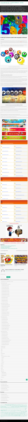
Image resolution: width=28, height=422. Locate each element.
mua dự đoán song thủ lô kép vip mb (6, 304)
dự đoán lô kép (3, 406)
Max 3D (2, 359)
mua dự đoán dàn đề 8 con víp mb (5, 294)
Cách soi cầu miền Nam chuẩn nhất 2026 (7, 264)
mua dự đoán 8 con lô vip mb (5, 307)
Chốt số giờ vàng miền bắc (10, 404)
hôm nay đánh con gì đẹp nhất (16, 410)
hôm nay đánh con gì (9, 410)
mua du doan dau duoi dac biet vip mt (6, 325)
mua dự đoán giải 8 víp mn (4, 335)
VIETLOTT (24, 9)
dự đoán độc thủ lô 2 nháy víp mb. (5, 147)
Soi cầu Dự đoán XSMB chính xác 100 (11, 414)
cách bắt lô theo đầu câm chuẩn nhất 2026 (6, 246)
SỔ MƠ (11, 11)
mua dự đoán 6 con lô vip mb (5, 309)
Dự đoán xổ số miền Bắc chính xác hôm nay (13, 407)
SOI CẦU (5, 11)
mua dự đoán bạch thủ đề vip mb (5, 288)
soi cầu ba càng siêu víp (5, 412)
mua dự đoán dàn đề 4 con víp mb (5, 291)
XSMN (14, 9)
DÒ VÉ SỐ (8, 11)
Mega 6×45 (3, 357)
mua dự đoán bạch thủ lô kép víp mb (6, 306)
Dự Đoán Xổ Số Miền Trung (9, 405)
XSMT (17, 9)
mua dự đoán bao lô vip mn (5, 332)
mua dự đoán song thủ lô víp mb (4, 385)
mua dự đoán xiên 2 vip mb (5, 297)
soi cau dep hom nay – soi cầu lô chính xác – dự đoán (12, 2)
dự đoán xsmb (13, 406)
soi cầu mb (6, 415)
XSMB (12, 9)
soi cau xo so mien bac (18, 411)
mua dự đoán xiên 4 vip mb (5, 300)
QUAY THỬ (14, 11)
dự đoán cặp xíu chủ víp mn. (5, 191)
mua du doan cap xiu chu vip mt (5, 329)
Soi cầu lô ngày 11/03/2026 (19, 264)
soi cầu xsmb (10, 415)
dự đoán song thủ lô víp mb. (19, 147)
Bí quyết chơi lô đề (3, 9)
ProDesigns (26, 420)
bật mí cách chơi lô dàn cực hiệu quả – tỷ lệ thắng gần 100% (8, 245)
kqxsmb (21, 410)
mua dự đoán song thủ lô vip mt (5, 328)
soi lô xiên (21, 415)
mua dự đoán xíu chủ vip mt (5, 319)
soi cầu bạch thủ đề (21, 412)
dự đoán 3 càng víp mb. (4, 161)
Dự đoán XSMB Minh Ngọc (21, 406)
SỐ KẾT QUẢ (17, 11)
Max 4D (2, 360)
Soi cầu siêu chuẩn (8, 9)
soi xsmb (23, 415)
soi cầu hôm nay (21, 414)
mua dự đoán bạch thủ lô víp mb (5, 285)
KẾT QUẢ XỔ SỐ (20, 9)
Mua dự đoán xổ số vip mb (18, 6)
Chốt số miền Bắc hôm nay (19, 404)
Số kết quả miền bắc (4, 372)
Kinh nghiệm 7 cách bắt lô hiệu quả (5, 247)
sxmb (25, 415)
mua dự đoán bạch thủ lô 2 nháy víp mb (6, 284)
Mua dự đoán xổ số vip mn (4, 331)
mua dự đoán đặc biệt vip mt (5, 322)
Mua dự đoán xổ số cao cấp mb (4, 303)
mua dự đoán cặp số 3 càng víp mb (5, 312)
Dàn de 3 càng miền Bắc (4, 405)
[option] (7, 260)
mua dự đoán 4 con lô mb (4, 310)
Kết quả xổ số (22, 11)
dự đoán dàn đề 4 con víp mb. (5, 154)
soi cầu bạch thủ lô (13, 412)
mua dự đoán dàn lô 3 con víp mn (5, 338)
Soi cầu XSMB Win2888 (16, 415)
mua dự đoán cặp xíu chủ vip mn (5, 344)
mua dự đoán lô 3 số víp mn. (5, 198)
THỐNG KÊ (2, 11)
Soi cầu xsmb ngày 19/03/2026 (4, 250)
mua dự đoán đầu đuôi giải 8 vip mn (6, 341)
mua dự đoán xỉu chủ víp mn (5, 334)
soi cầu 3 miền (24, 411)
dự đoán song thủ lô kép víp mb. (5, 172)
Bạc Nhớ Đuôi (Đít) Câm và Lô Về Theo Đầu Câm (21, 250)
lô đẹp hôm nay (8, 411)
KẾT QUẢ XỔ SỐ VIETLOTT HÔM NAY (6, 356)
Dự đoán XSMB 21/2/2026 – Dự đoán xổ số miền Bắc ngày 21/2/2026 (9, 248)
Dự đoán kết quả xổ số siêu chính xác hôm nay (20, 405)
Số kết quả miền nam (4, 375)
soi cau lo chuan (12, 411)
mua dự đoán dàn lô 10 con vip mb (5, 313)
